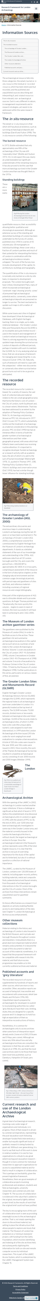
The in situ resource (9, 41)
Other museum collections (13, 64)
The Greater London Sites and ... (14, 56)
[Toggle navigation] (36, 8)
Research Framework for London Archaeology (16, 8)
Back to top (30, 1298)
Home (4, 25)
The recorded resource (10, 44)
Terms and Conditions (20, 1286)
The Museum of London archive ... (15, 52)
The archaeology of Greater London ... (16, 48)
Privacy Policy (20, 1289)
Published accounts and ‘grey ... (14, 67)
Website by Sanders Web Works (20, 1298)
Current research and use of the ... (13, 71)
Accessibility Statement (20, 1292)
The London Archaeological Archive (15, 60)
